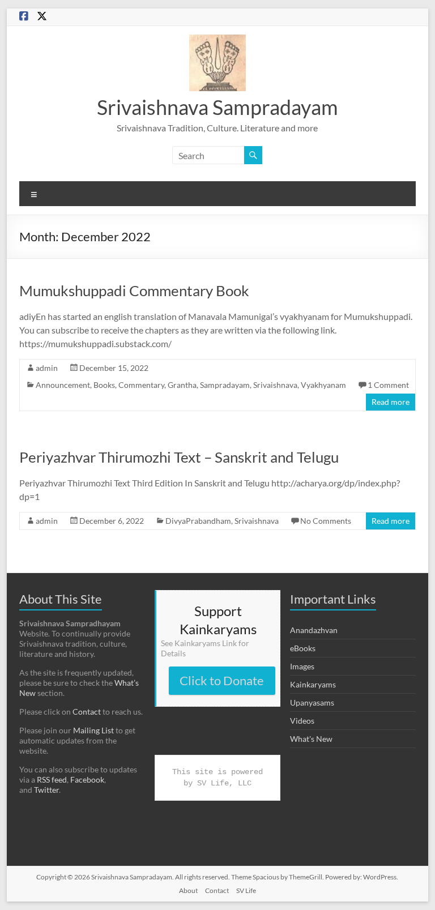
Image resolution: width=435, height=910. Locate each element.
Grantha (182, 385)
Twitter (46, 789)
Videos (302, 720)
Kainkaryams (313, 684)
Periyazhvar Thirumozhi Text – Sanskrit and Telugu (179, 457)
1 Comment (388, 385)
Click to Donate (222, 680)
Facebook (87, 779)
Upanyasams (312, 702)
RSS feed (52, 779)
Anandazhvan (314, 630)
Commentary (141, 385)
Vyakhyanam (323, 385)
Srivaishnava (275, 385)
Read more (391, 402)
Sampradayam (225, 385)
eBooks (302, 648)
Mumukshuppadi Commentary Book (134, 290)
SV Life (246, 890)
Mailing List (93, 730)
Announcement (63, 385)
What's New (311, 739)
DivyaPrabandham (198, 521)
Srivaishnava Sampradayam (217, 107)
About (188, 890)
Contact (86, 711)
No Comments (325, 521)
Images (302, 666)
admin (47, 368)
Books (104, 385)
